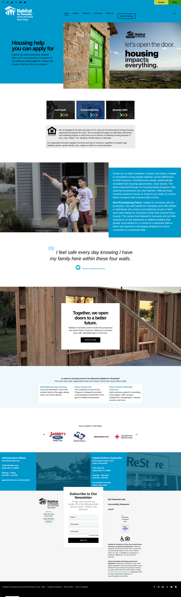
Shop (174, 2)
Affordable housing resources (53, 387)
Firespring (58, 587)
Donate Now (90, 340)
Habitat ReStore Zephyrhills (107, 458)
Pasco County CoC (83, 387)
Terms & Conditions (81, 587)
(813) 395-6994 (49, 519)
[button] (174, 13)
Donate (161, 2)
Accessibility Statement (118, 504)
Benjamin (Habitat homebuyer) (93, 269)
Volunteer (86, 13)
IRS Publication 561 (116, 499)
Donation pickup (126, 16)
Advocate (98, 13)
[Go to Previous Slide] (44, 435)
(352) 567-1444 (49, 514)
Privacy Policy (68, 587)
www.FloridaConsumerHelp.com (119, 572)
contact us (48, 521)
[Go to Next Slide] (136, 435)
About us (109, 13)
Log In (111, 509)
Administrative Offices (14, 458)
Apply (66, 13)
